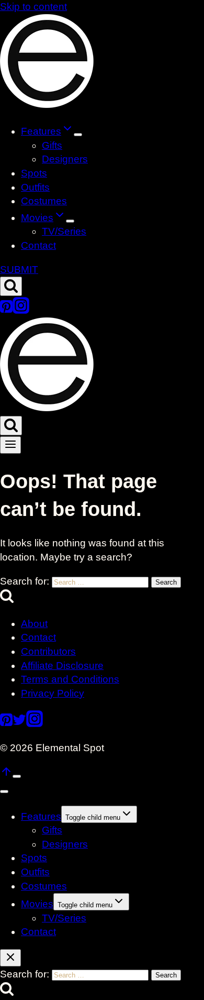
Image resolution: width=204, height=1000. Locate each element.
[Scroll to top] (6, 774)
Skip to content (33, 6)
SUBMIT (19, 269)
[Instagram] (21, 310)
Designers (65, 158)
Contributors (48, 651)
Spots (34, 173)
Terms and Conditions (70, 679)
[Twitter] (19, 723)
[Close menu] (4, 791)
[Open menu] (10, 445)
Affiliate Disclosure (62, 665)
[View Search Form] (11, 286)
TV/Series (64, 231)
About (34, 623)
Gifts (52, 145)
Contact (38, 245)
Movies (37, 903)
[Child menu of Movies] (70, 221)
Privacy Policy (52, 693)
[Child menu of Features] (78, 134)
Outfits (35, 187)
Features (41, 816)
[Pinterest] (6, 310)
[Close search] (10, 957)
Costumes (44, 200)
